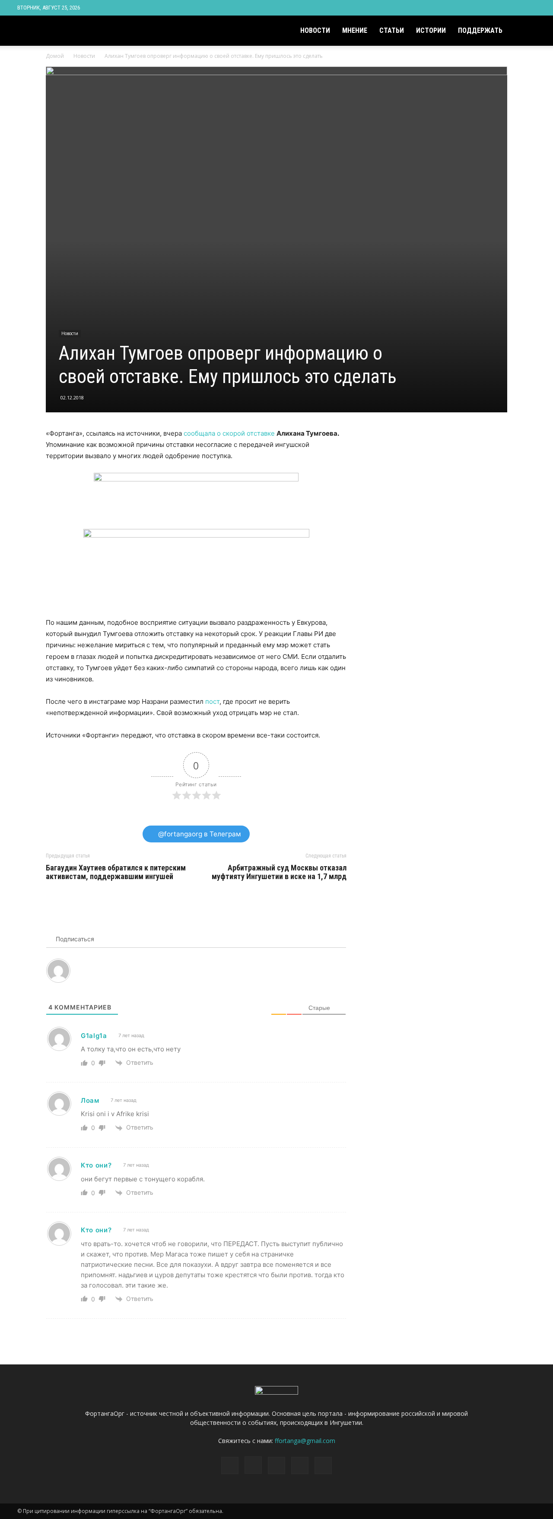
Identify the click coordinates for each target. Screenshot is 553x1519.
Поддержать (480, 30)
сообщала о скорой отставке (229, 433)
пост (212, 701)
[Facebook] (472, 8)
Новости (315, 30)
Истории (431, 30)
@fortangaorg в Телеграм (198, 834)
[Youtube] (529, 8)
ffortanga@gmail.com (305, 1441)
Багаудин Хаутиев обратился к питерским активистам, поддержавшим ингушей (116, 872)
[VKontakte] (515, 8)
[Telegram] (500, 8)
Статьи (391, 30)
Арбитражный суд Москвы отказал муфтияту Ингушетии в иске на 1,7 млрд (279, 872)
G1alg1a (94, 1036)
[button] (525, 31)
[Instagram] (486, 8)
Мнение (354, 30)
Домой (55, 56)
